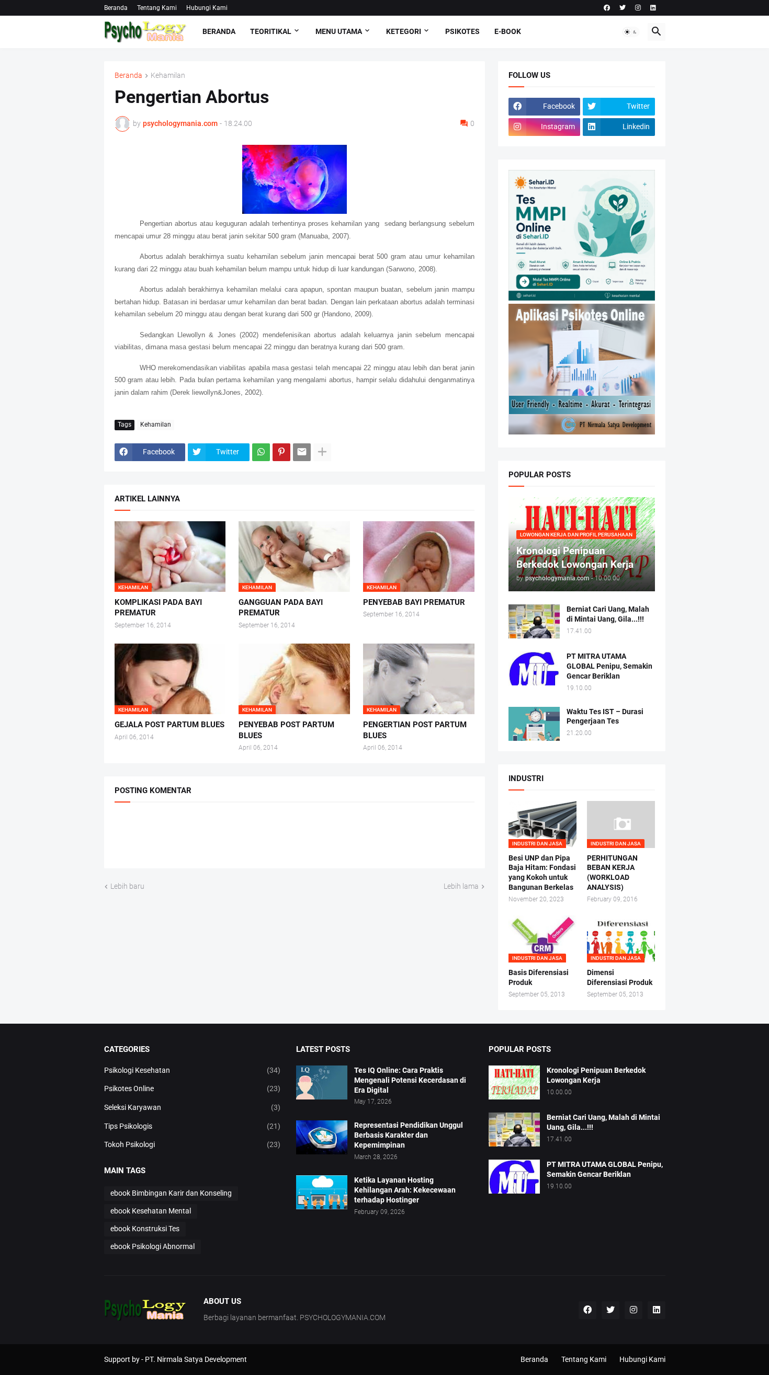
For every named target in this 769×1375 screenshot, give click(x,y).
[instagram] (638, 8)
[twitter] (622, 8)
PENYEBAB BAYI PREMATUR (414, 602)
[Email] (302, 452)
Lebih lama (461, 886)
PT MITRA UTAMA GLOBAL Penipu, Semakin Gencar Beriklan (609, 666)
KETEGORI (403, 31)
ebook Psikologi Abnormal (152, 1246)
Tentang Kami (157, 8)
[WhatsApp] (261, 452)
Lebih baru (127, 886)
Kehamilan (168, 75)
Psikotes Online (192, 1088)
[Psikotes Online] (581, 298)
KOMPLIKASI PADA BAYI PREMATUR (158, 607)
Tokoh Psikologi (192, 1144)
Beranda (116, 8)
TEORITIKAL (270, 31)
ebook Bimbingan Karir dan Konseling (171, 1193)
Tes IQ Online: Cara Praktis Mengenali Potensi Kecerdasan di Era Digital (410, 1080)
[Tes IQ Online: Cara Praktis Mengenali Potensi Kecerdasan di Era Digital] (321, 1082)
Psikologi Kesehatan (192, 1070)
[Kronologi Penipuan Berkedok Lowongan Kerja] (514, 1082)
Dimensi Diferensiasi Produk (619, 977)
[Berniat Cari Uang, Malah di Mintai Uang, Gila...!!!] (534, 621)
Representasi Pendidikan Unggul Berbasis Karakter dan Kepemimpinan (408, 1135)
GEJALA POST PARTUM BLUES (169, 724)
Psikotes (462, 31)
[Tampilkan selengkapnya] (322, 452)
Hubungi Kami (207, 8)
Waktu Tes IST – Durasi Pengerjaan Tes (605, 716)
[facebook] (607, 8)
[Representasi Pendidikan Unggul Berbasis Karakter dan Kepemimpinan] (321, 1137)
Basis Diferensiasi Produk (538, 977)
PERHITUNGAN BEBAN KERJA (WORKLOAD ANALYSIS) (612, 873)
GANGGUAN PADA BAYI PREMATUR (281, 607)
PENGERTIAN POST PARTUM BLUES (415, 730)
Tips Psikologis (192, 1126)
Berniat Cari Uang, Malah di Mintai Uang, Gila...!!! (608, 614)
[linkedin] (653, 8)
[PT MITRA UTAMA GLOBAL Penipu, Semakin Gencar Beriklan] (534, 668)
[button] (631, 32)
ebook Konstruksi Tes (144, 1228)
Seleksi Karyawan (192, 1107)
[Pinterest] (281, 452)
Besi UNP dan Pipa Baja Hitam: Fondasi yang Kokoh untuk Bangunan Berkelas (542, 873)
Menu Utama (338, 31)
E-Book (507, 31)
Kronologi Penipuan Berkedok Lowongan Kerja (596, 1075)
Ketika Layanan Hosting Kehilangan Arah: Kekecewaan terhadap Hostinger (405, 1190)
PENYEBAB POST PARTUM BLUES (286, 730)
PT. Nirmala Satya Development (196, 1359)
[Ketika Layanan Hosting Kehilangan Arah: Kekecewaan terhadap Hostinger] (321, 1192)
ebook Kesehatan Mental (150, 1211)
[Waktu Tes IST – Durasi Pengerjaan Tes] (534, 724)
